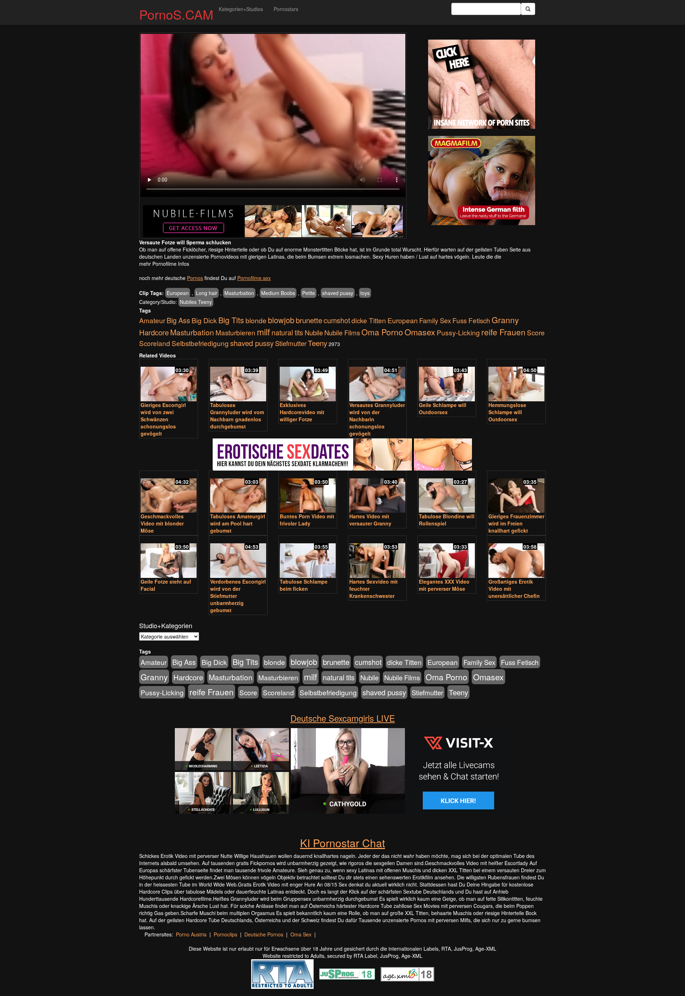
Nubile (314, 332)
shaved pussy (337, 292)
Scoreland (154, 343)
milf (263, 331)
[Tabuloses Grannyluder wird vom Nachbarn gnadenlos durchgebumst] (238, 380)
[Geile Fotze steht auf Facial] (169, 557)
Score (536, 332)
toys (365, 292)
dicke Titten (368, 320)
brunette (309, 320)
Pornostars (286, 8)
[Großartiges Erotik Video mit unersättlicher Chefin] (516, 557)
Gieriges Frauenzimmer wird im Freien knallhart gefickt (516, 523)
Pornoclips (225, 934)
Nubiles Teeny (196, 301)
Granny (505, 319)
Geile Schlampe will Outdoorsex (442, 408)
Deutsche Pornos (263, 934)
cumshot (337, 320)
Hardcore (154, 332)
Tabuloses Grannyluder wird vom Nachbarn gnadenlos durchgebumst (237, 415)
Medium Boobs (278, 292)
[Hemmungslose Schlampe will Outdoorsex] (516, 380)
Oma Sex (300, 934)
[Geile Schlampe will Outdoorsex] (447, 380)
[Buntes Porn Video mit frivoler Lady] (308, 492)
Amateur (152, 320)
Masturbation (239, 292)
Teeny (317, 342)
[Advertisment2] (481, 180)
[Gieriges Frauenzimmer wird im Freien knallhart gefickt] (516, 492)
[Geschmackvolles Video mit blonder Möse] (169, 492)
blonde (256, 320)
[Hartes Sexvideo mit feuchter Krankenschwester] (377, 557)
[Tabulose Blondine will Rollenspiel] (447, 492)
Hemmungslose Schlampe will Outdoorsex (507, 412)
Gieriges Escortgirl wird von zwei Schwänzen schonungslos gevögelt (163, 419)
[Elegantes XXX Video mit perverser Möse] (447, 557)
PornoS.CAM (176, 14)
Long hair (206, 292)
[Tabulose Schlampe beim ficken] (308, 557)
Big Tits (231, 319)
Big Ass (178, 320)
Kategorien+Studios (241, 8)
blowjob (281, 319)
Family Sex (435, 320)
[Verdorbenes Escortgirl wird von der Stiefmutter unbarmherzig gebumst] (238, 557)
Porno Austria (191, 934)
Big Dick (204, 320)
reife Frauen (503, 331)
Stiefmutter (290, 343)
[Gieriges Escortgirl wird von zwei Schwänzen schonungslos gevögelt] (169, 380)
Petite (308, 292)
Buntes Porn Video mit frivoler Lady (307, 520)
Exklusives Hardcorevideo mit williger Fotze (302, 412)
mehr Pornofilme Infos (164, 263)
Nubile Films (342, 332)
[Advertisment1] (481, 84)
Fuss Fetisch (471, 320)
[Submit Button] (528, 9)
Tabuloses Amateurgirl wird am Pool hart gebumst (237, 523)
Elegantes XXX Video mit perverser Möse (444, 585)
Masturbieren (235, 332)
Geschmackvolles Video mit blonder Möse (162, 523)
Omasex (420, 332)
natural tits (287, 332)
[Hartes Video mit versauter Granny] (377, 492)
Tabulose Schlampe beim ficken (304, 585)
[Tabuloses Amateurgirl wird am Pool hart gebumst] (238, 492)
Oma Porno (382, 331)
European (178, 292)
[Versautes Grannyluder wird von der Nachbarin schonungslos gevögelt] (377, 380)
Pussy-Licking (458, 332)
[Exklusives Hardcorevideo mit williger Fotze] (308, 380)
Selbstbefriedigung (200, 343)
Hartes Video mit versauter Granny (370, 520)
